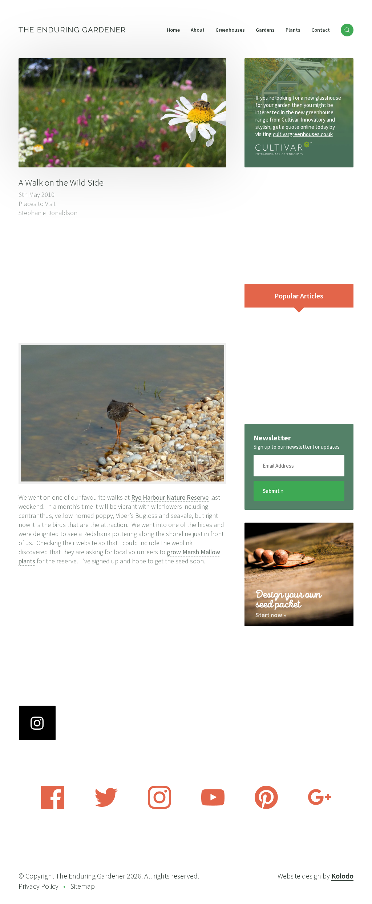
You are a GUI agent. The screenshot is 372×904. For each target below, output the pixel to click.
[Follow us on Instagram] (159, 806)
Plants (293, 30)
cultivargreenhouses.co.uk (303, 134)
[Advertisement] (122, 279)
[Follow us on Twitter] (106, 806)
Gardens (265, 30)
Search (347, 30)
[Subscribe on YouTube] (213, 806)
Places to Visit (37, 203)
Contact (320, 30)
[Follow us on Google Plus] (319, 806)
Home (173, 30)
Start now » (270, 615)
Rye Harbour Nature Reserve (170, 497)
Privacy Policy (38, 886)
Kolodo (342, 875)
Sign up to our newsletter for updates (297, 446)
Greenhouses (230, 30)
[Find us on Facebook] (52, 806)
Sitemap (82, 886)
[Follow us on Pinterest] (266, 806)
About (198, 30)
